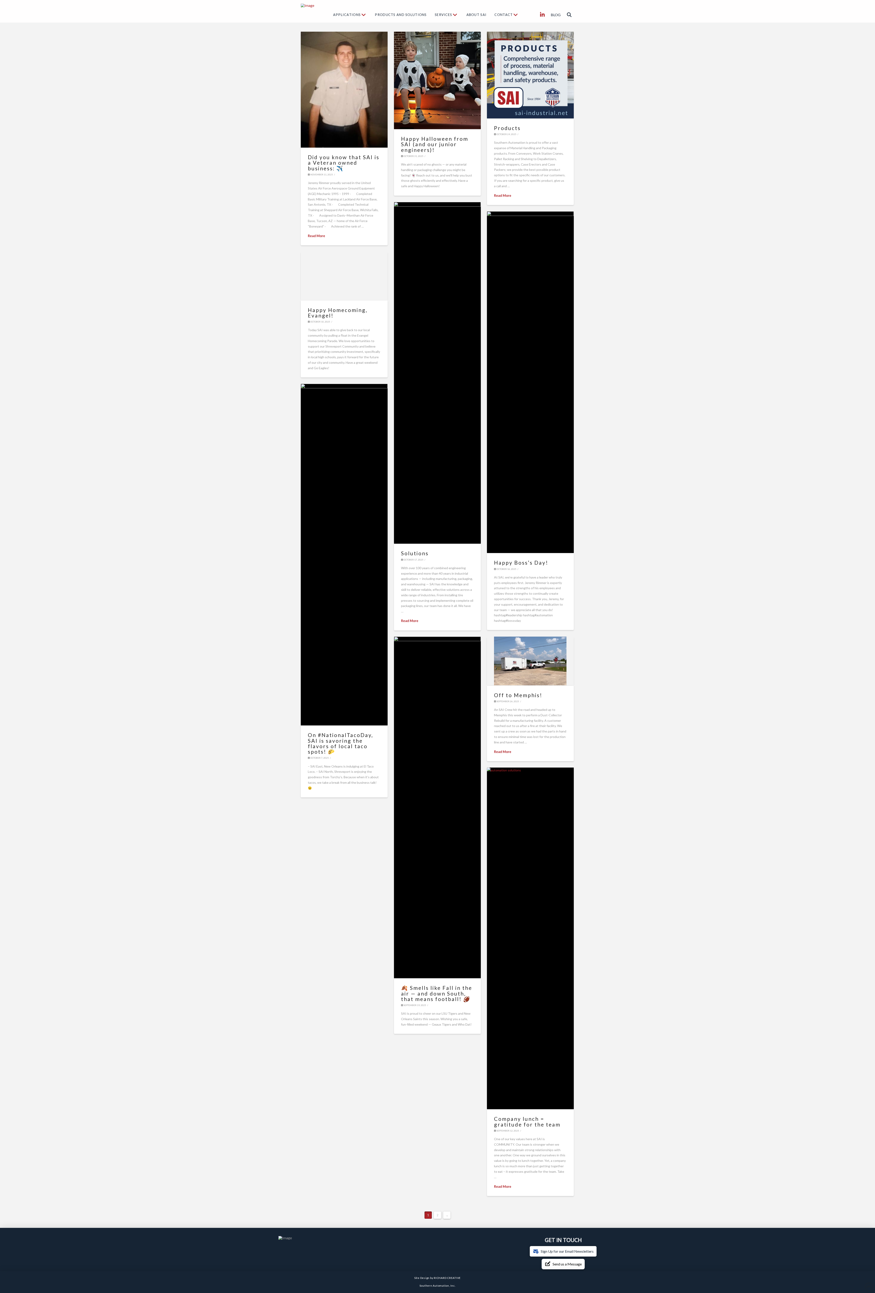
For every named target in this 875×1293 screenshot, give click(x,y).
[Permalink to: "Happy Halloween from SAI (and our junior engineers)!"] (437, 80)
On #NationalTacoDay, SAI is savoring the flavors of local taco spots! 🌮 (340, 743)
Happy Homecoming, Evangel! (338, 313)
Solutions (415, 553)
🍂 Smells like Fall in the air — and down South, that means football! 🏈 (436, 993)
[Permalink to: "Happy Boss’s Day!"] (530, 382)
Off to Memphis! (518, 695)
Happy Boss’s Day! (521, 562)
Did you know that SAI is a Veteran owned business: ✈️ (343, 162)
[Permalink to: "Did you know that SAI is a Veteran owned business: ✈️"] (344, 90)
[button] (569, 15)
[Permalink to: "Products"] (530, 75)
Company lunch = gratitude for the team (527, 1121)
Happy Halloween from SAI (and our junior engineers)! (434, 144)
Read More (316, 236)
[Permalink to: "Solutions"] (437, 373)
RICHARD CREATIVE (447, 1278)
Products (507, 128)
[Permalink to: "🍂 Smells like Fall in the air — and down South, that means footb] (437, 807)
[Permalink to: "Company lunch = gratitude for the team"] (530, 938)
